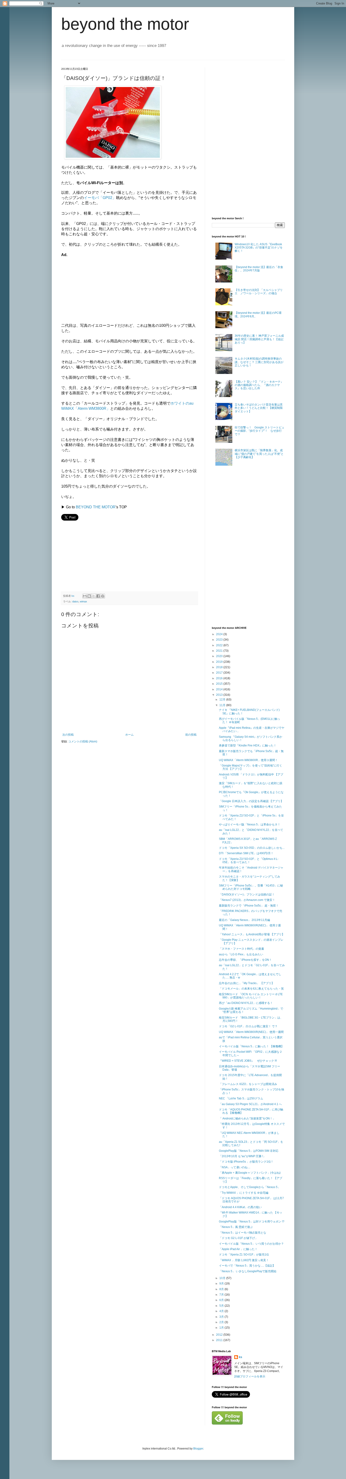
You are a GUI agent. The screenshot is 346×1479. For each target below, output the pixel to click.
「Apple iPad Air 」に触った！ (238, 1249)
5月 (222, 1305)
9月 (222, 1283)
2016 (219, 678)
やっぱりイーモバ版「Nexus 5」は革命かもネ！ (249, 824)
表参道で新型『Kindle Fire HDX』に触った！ (247, 745)
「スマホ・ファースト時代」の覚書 (241, 948)
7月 (222, 1294)
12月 (222, 699)
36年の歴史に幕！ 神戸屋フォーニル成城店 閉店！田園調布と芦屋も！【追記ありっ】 (259, 339)
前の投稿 (191, 734)
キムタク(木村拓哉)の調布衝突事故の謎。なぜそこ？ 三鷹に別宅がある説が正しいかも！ (259, 362)
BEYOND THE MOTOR (96, 507)
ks (240, 1357)
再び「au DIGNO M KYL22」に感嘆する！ (246, 1003)
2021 (219, 650)
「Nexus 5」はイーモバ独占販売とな (242, 1232)
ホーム (129, 734)
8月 (222, 1289)
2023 (219, 639)
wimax (83, 601)
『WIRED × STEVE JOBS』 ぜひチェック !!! (248, 1060)
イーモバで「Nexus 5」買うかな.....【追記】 (247, 1265)
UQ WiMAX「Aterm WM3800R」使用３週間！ (248, 760)
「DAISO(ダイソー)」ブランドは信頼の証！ (247, 894)
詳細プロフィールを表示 (249, 1376)
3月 (222, 1316)
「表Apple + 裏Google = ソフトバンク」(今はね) (250, 1172)
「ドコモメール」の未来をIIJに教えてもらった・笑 (251, 988)
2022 (219, 645)
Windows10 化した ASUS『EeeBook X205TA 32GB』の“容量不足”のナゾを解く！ (259, 248)
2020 (219, 656)
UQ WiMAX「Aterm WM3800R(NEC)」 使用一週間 (251, 1032)
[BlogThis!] (89, 596)
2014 (219, 689)
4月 (222, 1311)
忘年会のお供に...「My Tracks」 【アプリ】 (246, 983)
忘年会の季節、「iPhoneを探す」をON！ (245, 959)
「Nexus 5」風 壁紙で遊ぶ (236, 1227)
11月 (222, 705)
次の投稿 (68, 734)
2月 (222, 1322)
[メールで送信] (84, 596)
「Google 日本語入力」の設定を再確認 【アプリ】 (251, 801)
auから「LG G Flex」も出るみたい (241, 954)
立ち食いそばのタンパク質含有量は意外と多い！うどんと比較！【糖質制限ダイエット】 (259, 408)
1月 (222, 1327)
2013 (219, 694)
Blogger (198, 1448)
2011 (219, 1340)
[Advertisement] (96, 286)
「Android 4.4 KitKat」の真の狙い (240, 1207)
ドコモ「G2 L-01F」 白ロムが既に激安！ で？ (248, 1026)
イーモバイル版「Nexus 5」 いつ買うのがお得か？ (251, 1243)
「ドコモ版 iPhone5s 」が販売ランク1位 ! (245, 1161)
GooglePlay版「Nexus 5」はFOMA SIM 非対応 (248, 1150)
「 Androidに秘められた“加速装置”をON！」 (247, 1118)
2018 (219, 667)
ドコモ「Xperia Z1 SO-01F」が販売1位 (244, 1254)
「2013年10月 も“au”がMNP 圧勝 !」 (242, 1156)
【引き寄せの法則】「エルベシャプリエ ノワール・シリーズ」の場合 (259, 291)
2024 (219, 634)
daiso (75, 601)
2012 (219, 1334)
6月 (222, 1300)
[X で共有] (93, 596)
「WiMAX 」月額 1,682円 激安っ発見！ (244, 1260)
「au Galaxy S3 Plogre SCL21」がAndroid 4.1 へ (250, 1104)
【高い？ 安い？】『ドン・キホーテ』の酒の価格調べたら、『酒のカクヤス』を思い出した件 (259, 385)
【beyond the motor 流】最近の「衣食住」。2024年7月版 (259, 268)
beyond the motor (125, 24)
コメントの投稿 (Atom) (82, 741)
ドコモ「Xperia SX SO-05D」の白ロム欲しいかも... (252, 847)
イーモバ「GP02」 (100, 198)
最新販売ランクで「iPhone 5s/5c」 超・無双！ (249, 905)
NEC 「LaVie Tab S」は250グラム (241, 1098)
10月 (222, 1278)
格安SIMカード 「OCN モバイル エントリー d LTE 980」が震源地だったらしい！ (251, 996)
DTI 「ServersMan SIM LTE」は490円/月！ (246, 853)
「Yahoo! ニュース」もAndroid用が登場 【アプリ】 (252, 934)
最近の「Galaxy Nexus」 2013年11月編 (244, 920)
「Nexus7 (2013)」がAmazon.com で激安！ (247, 900)
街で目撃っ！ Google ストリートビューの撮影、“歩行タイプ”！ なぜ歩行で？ (259, 431)
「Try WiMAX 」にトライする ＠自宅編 (243, 1192)
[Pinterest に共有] (102, 596)
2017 (219, 672)
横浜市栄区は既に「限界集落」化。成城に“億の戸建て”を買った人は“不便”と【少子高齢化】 (259, 454)
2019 (219, 661)
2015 (219, 683)
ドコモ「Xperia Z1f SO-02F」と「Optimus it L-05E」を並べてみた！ (248, 860)
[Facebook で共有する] (98, 596)
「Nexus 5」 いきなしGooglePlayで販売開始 (247, 1271)
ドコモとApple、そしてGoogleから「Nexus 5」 (249, 1187)
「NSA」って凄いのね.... (234, 1167)
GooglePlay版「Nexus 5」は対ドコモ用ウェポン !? (251, 1221)
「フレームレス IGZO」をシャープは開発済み (248, 1084)
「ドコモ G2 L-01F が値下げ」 (238, 1238)
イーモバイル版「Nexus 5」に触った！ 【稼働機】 (251, 1046)
